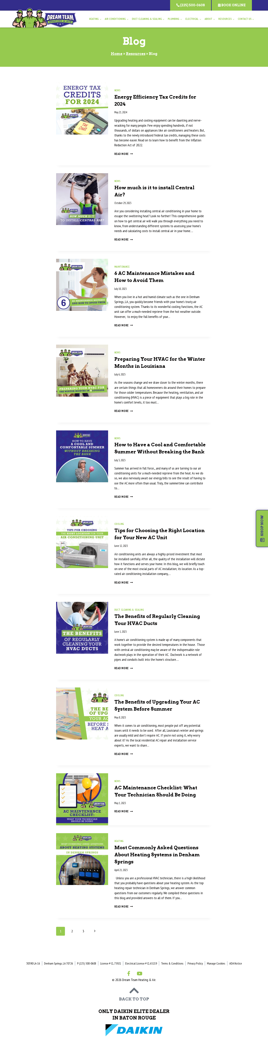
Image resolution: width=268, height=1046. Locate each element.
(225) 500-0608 (192, 5)
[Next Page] (94, 931)
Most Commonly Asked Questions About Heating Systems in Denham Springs (157, 855)
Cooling (119, 523)
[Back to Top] (134, 990)
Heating (119, 841)
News (117, 90)
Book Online (233, 5)
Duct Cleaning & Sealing (129, 609)
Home (116, 54)
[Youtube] (139, 973)
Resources (135, 54)
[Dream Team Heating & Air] (44, 17)
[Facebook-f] (129, 973)
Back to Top (134, 999)
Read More (123, 154)
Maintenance (122, 266)
